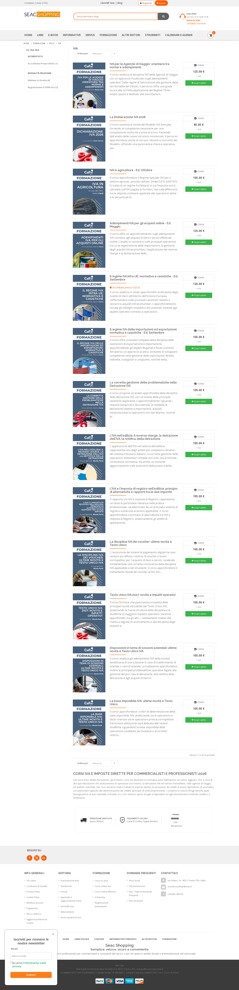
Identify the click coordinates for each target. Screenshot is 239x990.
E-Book (53, 35)
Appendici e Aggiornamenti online (71, 899)
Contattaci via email (196, 23)
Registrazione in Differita (43, 87)
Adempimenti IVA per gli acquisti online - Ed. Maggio (140, 224)
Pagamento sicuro (137, 818)
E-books (99, 939)
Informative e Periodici (122, 939)
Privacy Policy (33, 891)
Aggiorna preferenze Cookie (37, 921)
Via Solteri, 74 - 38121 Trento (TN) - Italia (186, 880)
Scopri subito (199, 83)
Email (14, 948)
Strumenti (152, 35)
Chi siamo (31, 880)
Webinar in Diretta (39, 80)
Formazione (108, 35)
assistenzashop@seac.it (179, 886)
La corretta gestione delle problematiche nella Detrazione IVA (143, 384)
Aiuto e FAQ (42, 2)
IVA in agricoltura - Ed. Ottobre (131, 170)
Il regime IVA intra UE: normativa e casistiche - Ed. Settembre (144, 278)
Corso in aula (101, 880)
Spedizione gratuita (101, 818)
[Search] (163, 16)
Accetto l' (29, 964)
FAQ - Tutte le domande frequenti (140, 893)
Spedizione (66, 886)
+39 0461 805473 (175, 894)
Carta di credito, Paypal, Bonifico (142, 821)
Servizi (90, 35)
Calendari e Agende (179, 35)
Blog (119, 2)
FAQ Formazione (137, 886)
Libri (40, 35)
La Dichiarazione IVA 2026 (128, 117)
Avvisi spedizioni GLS (71, 917)
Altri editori (131, 35)
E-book (64, 891)
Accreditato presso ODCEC (43, 63)
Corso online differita (105, 891)
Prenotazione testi (70, 880)
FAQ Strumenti (136, 900)
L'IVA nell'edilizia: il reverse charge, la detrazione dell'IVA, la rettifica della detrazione (144, 437)
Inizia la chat (193, 20)
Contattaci (29, 2)
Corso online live (103, 886)
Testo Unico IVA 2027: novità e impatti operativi (143, 594)
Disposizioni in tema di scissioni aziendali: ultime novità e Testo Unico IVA (143, 649)
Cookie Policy (33, 897)
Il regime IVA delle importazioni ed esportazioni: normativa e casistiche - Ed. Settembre (143, 331)
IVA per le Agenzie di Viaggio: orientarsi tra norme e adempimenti (139, 65)
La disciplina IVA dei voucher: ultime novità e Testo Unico (141, 543)
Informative (72, 35)
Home (28, 35)
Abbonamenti (67, 911)
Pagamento (32, 908)
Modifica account (35, 902)
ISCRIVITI (31, 974)
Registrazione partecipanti (101, 904)
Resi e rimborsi (34, 913)
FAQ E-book (134, 880)
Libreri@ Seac (107, 2)
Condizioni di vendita (37, 886)
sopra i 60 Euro (97, 821)
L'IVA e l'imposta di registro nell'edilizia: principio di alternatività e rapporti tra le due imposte (144, 490)
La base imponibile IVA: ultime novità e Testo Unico (141, 702)
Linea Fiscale (81, 939)
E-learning (100, 897)
